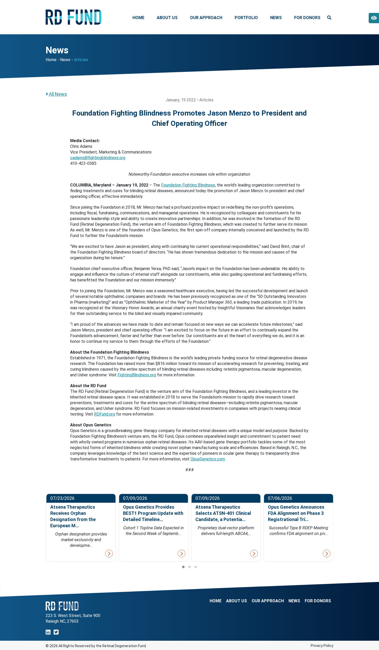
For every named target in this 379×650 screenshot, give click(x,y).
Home (138, 17)
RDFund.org (104, 414)
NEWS (294, 601)
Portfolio (246, 17)
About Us (167, 17)
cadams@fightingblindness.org (97, 157)
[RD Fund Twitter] (56, 632)
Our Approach (206, 17)
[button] (183, 567)
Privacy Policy (322, 646)
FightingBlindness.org (137, 374)
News (276, 17)
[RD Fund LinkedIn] (48, 632)
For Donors (307, 17)
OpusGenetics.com (208, 459)
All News (58, 94)
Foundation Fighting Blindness (188, 185)
